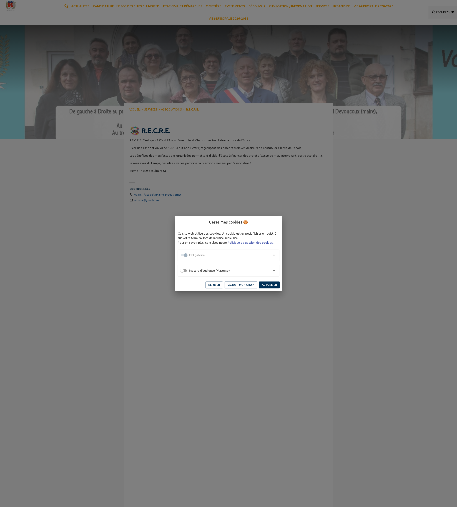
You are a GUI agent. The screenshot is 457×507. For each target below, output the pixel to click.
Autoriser (269, 284)
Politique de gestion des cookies (250, 242)
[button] (228, 255)
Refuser (214, 284)
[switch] (182, 270)
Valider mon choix (240, 284)
